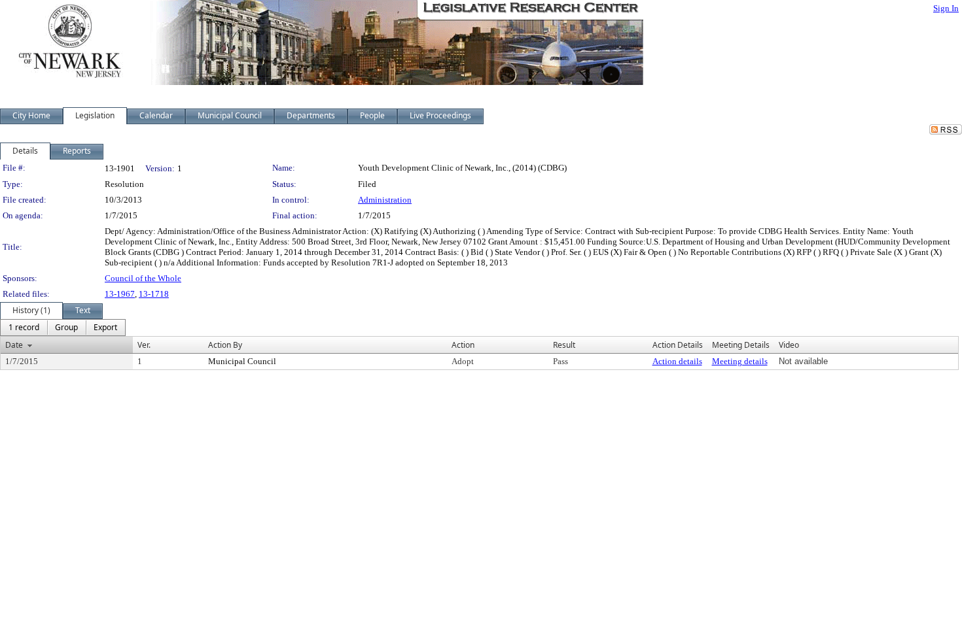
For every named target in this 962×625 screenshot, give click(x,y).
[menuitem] (24, 327)
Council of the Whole (143, 278)
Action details (677, 361)
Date (14, 344)
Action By (225, 344)
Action (463, 344)
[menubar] (63, 327)
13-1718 (154, 294)
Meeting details (740, 361)
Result (564, 344)
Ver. (144, 344)
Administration (385, 200)
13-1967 (120, 294)
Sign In (946, 8)
